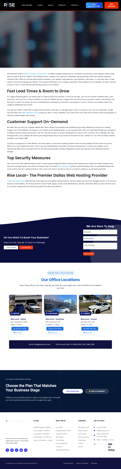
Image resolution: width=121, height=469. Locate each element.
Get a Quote (88, 254)
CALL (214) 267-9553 (94, 5)
